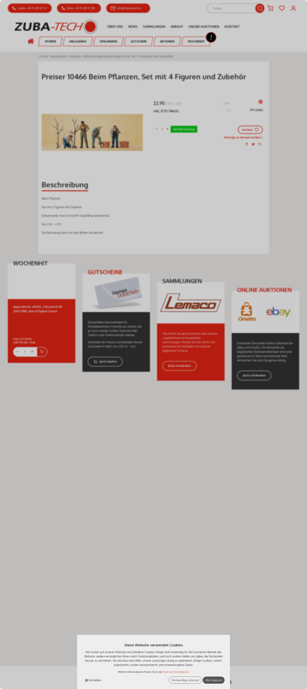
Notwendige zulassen (185, 680)
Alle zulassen (213, 680)
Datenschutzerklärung (175, 671)
